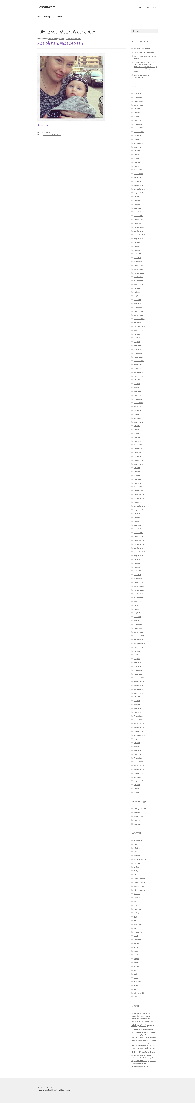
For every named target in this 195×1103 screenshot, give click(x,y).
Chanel (146, 1040)
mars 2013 (137, 349)
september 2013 (139, 326)
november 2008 (139, 544)
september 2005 (139, 689)
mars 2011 (137, 441)
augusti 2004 (138, 739)
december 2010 (139, 452)
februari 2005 (138, 716)
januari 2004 (138, 762)
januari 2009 (138, 536)
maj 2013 (137, 342)
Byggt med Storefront (61, 1090)
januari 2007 (138, 628)
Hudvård (137, 905)
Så (148, 1061)
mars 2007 (137, 621)
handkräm (152, 1045)
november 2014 (139, 273)
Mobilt (136, 947)
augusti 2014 (138, 284)
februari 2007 (138, 624)
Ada (135, 844)
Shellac (139, 1060)
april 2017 (137, 162)
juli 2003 (137, 785)
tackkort (153, 1061)
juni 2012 (137, 384)
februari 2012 (138, 399)
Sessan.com (46, 7)
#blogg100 (138, 1025)
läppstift (142, 1055)
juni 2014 (137, 292)
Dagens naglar (139, 886)
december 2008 (139, 540)
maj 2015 (137, 250)
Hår (135, 901)
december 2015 (139, 223)
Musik (136, 955)
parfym (140, 1058)
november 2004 (139, 727)
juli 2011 (137, 426)
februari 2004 (138, 758)
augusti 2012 (138, 376)
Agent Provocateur (147, 1035)
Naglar (136, 959)
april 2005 (137, 708)
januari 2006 (138, 674)
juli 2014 (137, 288)
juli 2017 (137, 151)
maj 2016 (137, 204)
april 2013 (137, 346)
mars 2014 (137, 304)
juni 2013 (137, 338)
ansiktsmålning (145, 1037)
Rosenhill (137, 966)
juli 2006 (137, 651)
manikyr (148, 1055)
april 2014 (137, 300)
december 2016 (139, 178)
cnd (150, 1040)
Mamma (137, 943)
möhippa (134, 1058)
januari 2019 (138, 101)
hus (145, 1048)
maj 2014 (137, 296)
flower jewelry (153, 1043)
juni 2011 (137, 430)
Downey (154, 1040)
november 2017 (139, 135)
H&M (139, 1045)
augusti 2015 (138, 239)
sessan (61, 39)
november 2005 (139, 682)
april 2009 (137, 525)
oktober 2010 (138, 460)
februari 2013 (138, 353)
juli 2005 (137, 697)
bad (151, 1037)
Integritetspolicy (44, 1090)
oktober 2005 (138, 685)
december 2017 (139, 132)
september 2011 (139, 418)
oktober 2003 (138, 773)
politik (136, 963)
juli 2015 (137, 242)
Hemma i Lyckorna (137, 1048)
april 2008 (137, 571)
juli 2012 (137, 380)
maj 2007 (137, 613)
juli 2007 (137, 605)
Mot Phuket (138, 824)
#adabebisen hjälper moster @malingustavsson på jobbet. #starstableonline (141, 1018)
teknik (136, 978)
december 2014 (139, 269)
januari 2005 (138, 720)
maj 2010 (137, 475)
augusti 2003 (138, 781)
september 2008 (139, 552)
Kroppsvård (138, 932)
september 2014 (139, 281)
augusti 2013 (138, 330)
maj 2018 (137, 116)
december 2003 (139, 766)
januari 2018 (138, 128)
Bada (155, 1037)
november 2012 (139, 365)
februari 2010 (138, 487)
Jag (135, 917)
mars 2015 (137, 258)
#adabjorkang (148, 1021)
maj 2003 (137, 792)
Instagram (145, 1051)
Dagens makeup (139, 882)
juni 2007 (137, 609)
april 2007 (137, 617)
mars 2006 (137, 666)
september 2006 (139, 643)
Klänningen (138, 924)
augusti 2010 (138, 464)
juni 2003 (137, 789)
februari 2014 (138, 307)
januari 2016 (138, 220)
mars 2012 (137, 395)
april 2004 (137, 750)
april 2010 (137, 479)
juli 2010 (137, 468)
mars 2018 (137, 120)
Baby (135, 852)
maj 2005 (137, 705)
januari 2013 (138, 357)
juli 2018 (137, 109)
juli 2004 (137, 743)
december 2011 (139, 407)
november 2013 (139, 319)
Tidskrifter (137, 982)
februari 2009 (138, 533)
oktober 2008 (138, 548)
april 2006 (137, 663)
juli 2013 (137, 334)
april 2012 (137, 391)
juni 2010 (137, 472)
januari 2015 (138, 265)
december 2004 (139, 724)
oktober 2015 (138, 231)
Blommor (134, 1040)
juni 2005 (137, 701)
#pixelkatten (151, 1026)
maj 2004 (137, 747)
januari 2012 (138, 403)
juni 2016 (137, 200)
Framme (137, 820)
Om (140, 7)
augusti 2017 (138, 147)
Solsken (144, 1061)
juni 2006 (137, 655)
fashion (139, 1043)
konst (136, 928)
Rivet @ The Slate (140, 809)
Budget (136, 871)
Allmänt (137, 848)
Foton (154, 7)
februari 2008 (138, 579)
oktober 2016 (138, 185)
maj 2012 (137, 388)
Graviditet (137, 898)
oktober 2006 (138, 640)
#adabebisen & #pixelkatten (140, 1013)
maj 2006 (137, 659)
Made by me (138, 940)
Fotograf (137, 894)
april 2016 (137, 208)
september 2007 (139, 598)
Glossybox (134, 1045)
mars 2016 (137, 212)
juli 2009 (137, 514)
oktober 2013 (138, 323)
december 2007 (139, 586)
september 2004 (139, 735)
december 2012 (139, 361)
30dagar (134, 1029)
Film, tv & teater (139, 890)
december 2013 (139, 315)
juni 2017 (137, 155)
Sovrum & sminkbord (146, 52)
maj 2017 (137, 158)
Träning (136, 985)
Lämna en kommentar (73, 39)
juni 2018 (137, 113)
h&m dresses (144, 1045)
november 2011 (139, 410)
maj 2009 (137, 521)
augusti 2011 (138, 422)
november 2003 (139, 769)
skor (135, 970)
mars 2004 (137, 754)
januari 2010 (138, 491)
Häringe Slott (150, 1048)
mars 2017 (137, 166)
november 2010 (139, 456)
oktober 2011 (138, 414)
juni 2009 (137, 517)
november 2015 (139, 227)
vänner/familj (139, 993)
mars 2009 (137, 529)
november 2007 (139, 590)
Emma (136, 56)
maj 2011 (137, 433)
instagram (47, 132)
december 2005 (139, 678)
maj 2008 (137, 567)
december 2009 (139, 494)
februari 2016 (138, 216)
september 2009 (139, 506)
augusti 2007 (138, 601)
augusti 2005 (138, 693)
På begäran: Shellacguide (142, 76)
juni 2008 (137, 563)
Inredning (137, 909)
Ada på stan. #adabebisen (60, 43)
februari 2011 (138, 445)
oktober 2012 (138, 368)
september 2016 (139, 189)
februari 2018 (138, 124)
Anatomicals (135, 1037)
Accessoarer (138, 840)
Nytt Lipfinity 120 (146, 49)
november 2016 (139, 181)
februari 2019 (138, 97)
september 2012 (139, 372)
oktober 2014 (138, 277)
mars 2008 (137, 575)
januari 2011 (138, 449)
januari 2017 (138, 174)
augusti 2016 (138, 193)
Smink (136, 974)
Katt (135, 920)
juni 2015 (137, 246)
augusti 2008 (138, 556)
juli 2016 (137, 197)
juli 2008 (137, 559)
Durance (134, 1043)
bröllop (140, 1040)
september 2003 (139, 777)
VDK (135, 997)
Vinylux (146, 1066)
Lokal (136, 936)
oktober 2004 (138, 731)
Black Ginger (138, 816)
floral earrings (145, 1043)
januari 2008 (138, 582)
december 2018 (139, 105)
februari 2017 (138, 170)
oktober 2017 (138, 139)
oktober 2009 (138, 502)
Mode (136, 951)
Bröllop (146, 7)
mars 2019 (137, 93)
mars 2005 (137, 712)
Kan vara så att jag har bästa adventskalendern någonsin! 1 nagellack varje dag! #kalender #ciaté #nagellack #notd (145, 66)
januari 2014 (138, 311)
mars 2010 (137, 483)
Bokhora (137, 863)
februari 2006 (138, 670)
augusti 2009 (138, 510)
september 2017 (139, 143)
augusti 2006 (138, 647)
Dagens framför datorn (142, 878)
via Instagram (42, 125)
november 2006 (139, 636)
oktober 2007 (138, 594)
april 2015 (137, 254)
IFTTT (135, 1051)
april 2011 (137, 437)
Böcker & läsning (140, 859)
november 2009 (139, 498)
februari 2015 (138, 262)
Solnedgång (138, 813)
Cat (135, 875)
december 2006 (139, 632)
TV (135, 989)
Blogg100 (137, 856)
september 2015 (139, 235)
